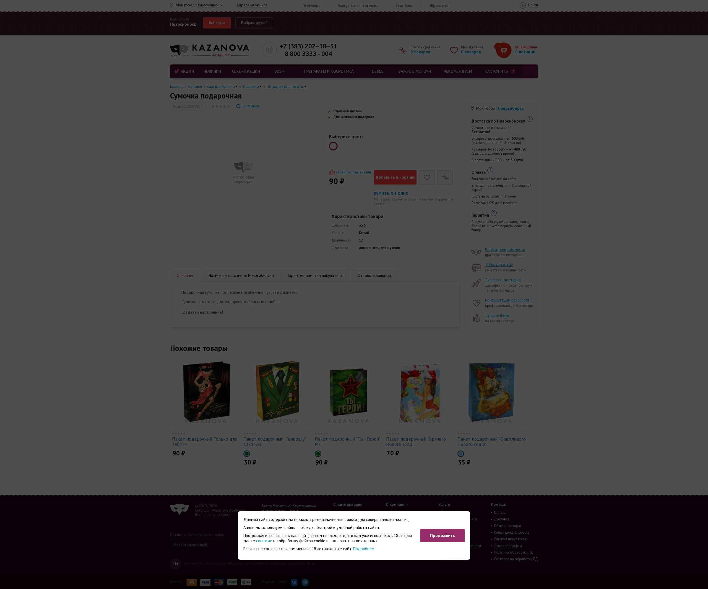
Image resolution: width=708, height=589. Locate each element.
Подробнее (363, 548)
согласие (264, 540)
